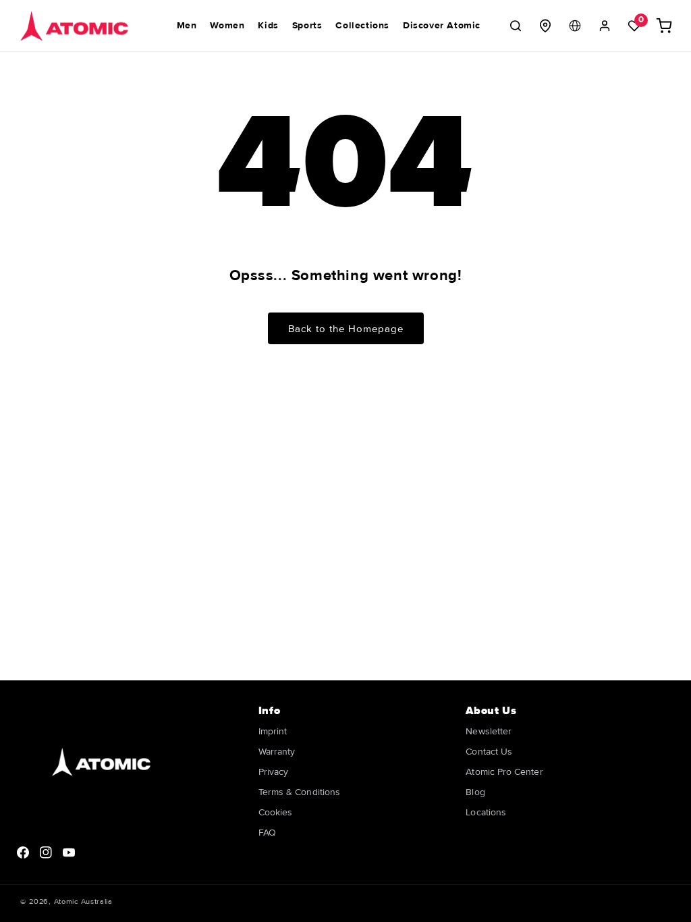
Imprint (272, 732)
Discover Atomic (441, 25)
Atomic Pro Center (504, 772)
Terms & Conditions (299, 792)
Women (227, 25)
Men (187, 25)
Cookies (275, 812)
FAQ (267, 832)
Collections (362, 25)
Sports (307, 25)
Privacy (273, 772)
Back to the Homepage (346, 329)
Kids (268, 25)
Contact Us (489, 751)
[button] (515, 25)
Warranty (277, 751)
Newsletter (489, 732)
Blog (475, 792)
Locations (486, 812)
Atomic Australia (83, 901)
